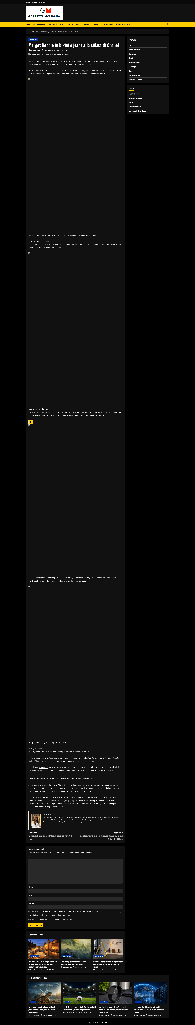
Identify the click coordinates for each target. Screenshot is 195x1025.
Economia (139, 1002)
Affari (62, 24)
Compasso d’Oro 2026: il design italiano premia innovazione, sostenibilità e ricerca (108, 964)
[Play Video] (30, 422)
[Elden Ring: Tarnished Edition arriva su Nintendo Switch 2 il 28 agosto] (76, 949)
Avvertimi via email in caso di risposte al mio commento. (49, 915)
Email (31, 895)
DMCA (131, 102)
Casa (28, 24)
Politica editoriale (135, 106)
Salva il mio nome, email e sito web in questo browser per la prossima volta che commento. (65, 911)
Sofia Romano (35, 50)
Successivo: (101, 835)
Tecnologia (86, 24)
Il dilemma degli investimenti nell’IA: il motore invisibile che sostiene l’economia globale (149, 1009)
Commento (33, 856)
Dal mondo (53, 24)
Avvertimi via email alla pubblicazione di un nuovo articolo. (52, 919)
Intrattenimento (107, 24)
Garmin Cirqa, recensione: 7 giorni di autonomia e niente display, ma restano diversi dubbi (113, 1009)
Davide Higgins (97, 758)
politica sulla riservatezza (137, 111)
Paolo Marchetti (35, 970)
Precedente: (50, 835)
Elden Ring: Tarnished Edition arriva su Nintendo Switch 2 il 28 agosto (75, 962)
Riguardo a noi (134, 94)
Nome (31, 887)
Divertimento (33, 39)
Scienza (33, 1002)
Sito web (31, 903)
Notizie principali (39, 24)
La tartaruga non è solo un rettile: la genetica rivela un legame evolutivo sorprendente (41, 1009)
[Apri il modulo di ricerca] (168, 24)
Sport (96, 24)
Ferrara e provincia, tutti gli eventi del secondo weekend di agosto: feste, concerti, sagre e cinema (42, 964)
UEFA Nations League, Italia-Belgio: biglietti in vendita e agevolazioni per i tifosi (79, 1008)
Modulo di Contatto (123, 24)
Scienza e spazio (73, 24)
